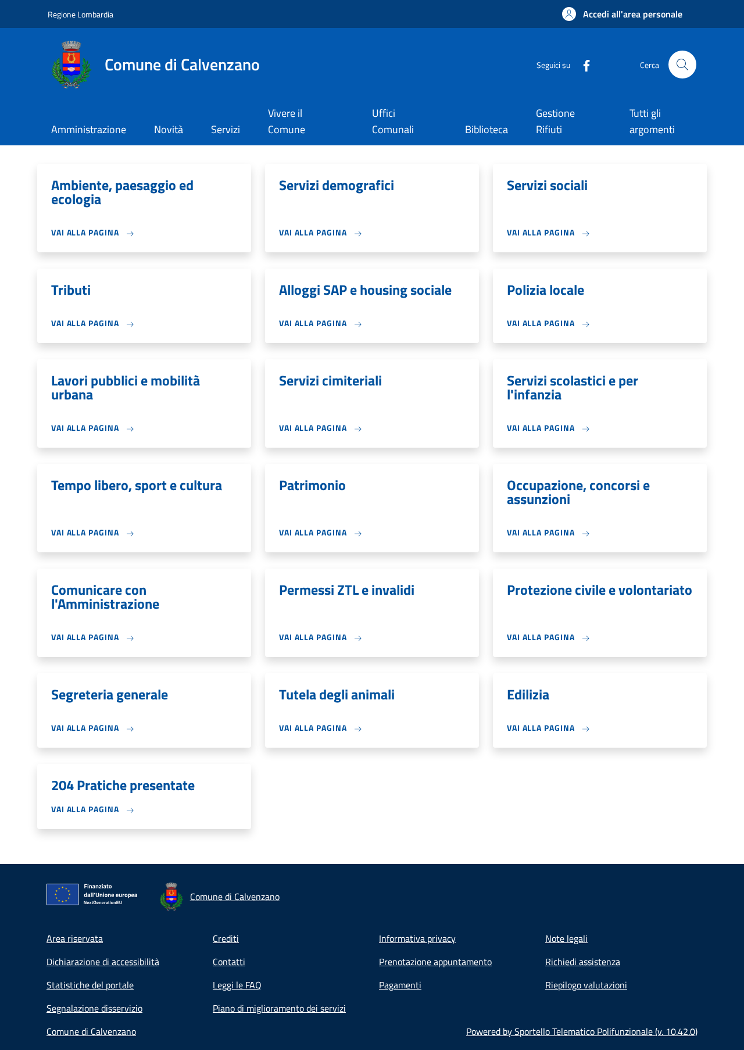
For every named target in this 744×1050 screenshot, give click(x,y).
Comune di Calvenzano (91, 1031)
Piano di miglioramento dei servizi (279, 1008)
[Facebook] (581, 64)
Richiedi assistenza (582, 962)
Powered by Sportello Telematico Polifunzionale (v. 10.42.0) (582, 1031)
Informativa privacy (417, 938)
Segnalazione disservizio (94, 1008)
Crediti (226, 938)
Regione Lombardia (80, 14)
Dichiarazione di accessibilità (102, 962)
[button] (622, 14)
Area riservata (74, 938)
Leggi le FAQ (237, 985)
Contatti (229, 962)
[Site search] (682, 64)
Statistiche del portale (90, 985)
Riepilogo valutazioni (586, 985)
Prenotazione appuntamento (435, 962)
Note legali (566, 938)
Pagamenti (400, 985)
